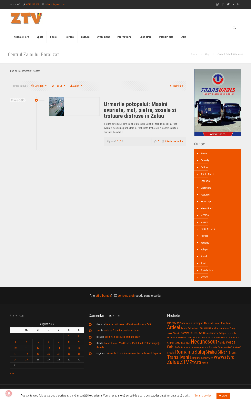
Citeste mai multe (174, 141)
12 (38, 347)
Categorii (39, 85)
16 (79, 347)
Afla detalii (209, 323)
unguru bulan (199, 358)
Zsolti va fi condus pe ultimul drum (121, 330)
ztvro (205, 363)
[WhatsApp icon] (218, 4)
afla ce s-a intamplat (192, 323)
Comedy (205, 160)
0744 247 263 (32, 4)
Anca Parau (226, 323)
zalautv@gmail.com (55, 4)
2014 (174, 323)
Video (210, 358)
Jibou (229, 332)
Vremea (204, 277)
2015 (179, 323)
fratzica (185, 333)
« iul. (12, 373)
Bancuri (204, 153)
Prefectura (180, 347)
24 (15, 359)
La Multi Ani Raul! (182, 343)
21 (58, 353)
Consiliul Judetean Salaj (222, 328)
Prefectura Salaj (193, 347)
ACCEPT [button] (223, 395)
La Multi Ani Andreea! (217, 337)
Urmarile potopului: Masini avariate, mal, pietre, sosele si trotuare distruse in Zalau (140, 110)
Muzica (204, 222)
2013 (169, 323)
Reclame (205, 242)
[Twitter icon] (228, 4)
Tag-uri (59, 85)
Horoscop (206, 201)
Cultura (204, 167)
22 (69, 353)
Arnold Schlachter (189, 328)
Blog (207, 54)
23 (79, 353)
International (207, 208)
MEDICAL (205, 215)
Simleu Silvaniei (218, 352)
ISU (191, 333)
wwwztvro (224, 357)
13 (48, 347)
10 (15, 347)
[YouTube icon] (233, 4)
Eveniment (206, 187)
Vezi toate (178, 85)
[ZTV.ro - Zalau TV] (26, 18)
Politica (204, 235)
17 (15, 353)
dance (169, 333)
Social (204, 256)
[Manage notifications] (8, 393)
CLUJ (206, 328)
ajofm (217, 323)
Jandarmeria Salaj (215, 333)
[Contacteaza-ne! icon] (239, 4)
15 (69, 347)
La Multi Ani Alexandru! (196, 337)
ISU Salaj (200, 333)
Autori (76, 85)
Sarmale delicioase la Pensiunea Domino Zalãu (128, 324)
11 (26, 347)
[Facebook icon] (223, 4)
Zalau (173, 362)
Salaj (200, 351)
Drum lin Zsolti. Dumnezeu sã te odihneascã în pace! (134, 353)
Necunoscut (204, 341)
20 (48, 353)
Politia (221, 342)
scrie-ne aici (126, 295)
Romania (184, 352)
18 (26, 353)
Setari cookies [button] (203, 395)
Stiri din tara (207, 270)
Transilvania (179, 357)
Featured (205, 194)
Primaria (204, 347)
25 (26, 359)
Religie (204, 249)
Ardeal (173, 327)
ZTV (98, 330)
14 (58, 347)
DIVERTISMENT (208, 174)
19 (38, 353)
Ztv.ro (195, 362)
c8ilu (201, 328)
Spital (234, 352)
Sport (203, 263)
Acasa (194, 54)
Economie (205, 180)
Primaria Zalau (216, 347)
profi (226, 347)
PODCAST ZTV (208, 228)
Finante (176, 333)
